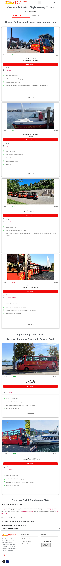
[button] (39, 2)
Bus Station (8, 70)
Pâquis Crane (9, 146)
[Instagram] (3, 561)
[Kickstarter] (7, 561)
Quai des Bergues (10, 221)
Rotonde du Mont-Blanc (11, 297)
